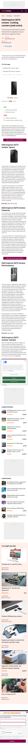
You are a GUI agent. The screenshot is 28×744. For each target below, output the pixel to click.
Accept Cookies (14, 381)
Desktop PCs (17, 15)
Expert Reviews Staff (10, 38)
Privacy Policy (16, 738)
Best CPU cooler (12, 203)
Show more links (14, 77)
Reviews (4, 384)
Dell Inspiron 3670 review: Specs (11, 68)
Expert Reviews (6, 11)
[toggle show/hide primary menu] (25, 11)
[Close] (25, 360)
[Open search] (22, 11)
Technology (9, 15)
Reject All (14, 378)
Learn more (13, 59)
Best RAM (10, 333)
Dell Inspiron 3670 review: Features (11, 71)
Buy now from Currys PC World (15, 140)
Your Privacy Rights (14, 374)
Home (3, 15)
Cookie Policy (11, 370)
